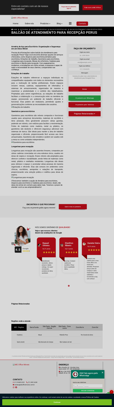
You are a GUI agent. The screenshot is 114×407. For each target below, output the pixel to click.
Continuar (57, 402)
